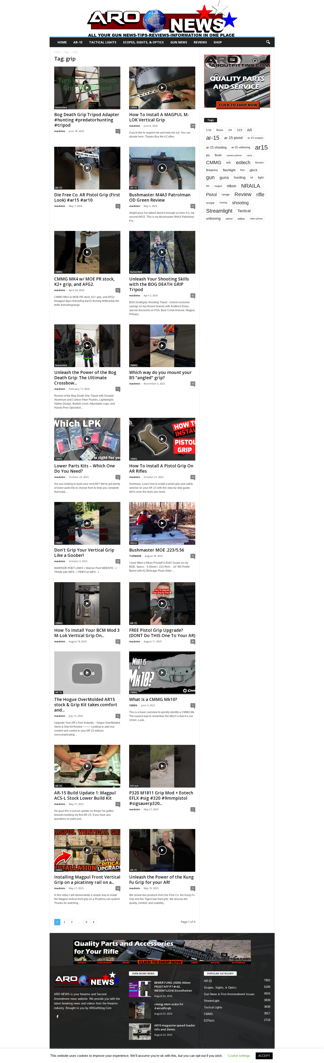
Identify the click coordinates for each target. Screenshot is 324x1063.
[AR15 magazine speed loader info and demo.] (140, 1031)
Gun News (178, 42)
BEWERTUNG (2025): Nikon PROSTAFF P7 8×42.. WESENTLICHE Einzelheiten (173, 986)
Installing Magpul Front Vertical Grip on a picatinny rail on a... (87, 879)
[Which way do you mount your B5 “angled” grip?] (162, 345)
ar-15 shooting (216, 147)
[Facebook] (58, 1017)
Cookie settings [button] (239, 1055)
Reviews (200, 42)
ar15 (261, 147)
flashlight (229, 170)
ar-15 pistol (233, 138)
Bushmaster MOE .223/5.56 (156, 550)
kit (251, 177)
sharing (223, 202)
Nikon (133, 543)
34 (193, 383)
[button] (268, 42)
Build (218, 155)
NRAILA (250, 186)
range (226, 194)
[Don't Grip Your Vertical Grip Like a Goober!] (87, 523)
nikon (231, 186)
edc (228, 162)
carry (249, 155)
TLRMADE (135, 556)
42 (193, 295)
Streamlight (219, 211)
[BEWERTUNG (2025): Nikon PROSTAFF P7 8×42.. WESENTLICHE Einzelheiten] (140, 989)
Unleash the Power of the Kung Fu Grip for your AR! (161, 879)
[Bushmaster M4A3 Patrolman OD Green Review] (162, 168)
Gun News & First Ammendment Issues (229, 994)
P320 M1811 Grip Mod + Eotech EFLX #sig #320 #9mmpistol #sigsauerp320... (161, 798)
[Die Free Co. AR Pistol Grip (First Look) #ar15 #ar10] (87, 168)
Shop (218, 42)
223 (239, 130)
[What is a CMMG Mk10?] (162, 672)
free (242, 170)
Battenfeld (61, 107)
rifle (260, 194)
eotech (243, 162)
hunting (240, 177)
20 (118, 561)
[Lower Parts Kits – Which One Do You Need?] (87, 439)
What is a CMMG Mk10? (153, 699)
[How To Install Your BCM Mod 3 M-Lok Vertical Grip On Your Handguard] (87, 603)
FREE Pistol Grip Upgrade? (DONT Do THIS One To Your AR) (162, 632)
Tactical (244, 210)
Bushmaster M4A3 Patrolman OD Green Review (159, 197)
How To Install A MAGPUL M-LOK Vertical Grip (159, 117)
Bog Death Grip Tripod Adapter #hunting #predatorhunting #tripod (86, 120)
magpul (218, 186)
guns (224, 177)
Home (62, 42)
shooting (240, 202)
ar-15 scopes (255, 137)
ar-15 (212, 138)
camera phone (234, 155)
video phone (256, 218)
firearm (259, 162)
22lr (230, 130)
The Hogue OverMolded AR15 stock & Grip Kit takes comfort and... (85, 705)
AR (249, 130)
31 (118, 641)
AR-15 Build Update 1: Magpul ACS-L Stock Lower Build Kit (85, 795)
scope (210, 202)
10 (193, 477)
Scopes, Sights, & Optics (143, 42)
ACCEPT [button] (264, 1055)
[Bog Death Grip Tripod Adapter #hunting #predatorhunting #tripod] (87, 88)
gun (210, 177)
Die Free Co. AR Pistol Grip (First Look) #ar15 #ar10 (87, 197)
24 (118, 888)
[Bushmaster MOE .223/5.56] (162, 523)
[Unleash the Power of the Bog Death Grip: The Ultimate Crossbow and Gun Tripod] (87, 345)
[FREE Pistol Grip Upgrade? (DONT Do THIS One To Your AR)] (162, 603)
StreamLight (211, 1000)
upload (229, 218)
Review (243, 194)
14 (193, 125)
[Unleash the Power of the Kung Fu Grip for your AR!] (162, 850)
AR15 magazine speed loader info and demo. (174, 1027)
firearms (212, 170)
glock (253, 170)
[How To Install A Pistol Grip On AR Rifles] (162, 439)
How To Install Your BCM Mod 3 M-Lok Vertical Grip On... (87, 632)
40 (193, 641)
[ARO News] (162, 18)
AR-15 (77, 42)
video (241, 218)
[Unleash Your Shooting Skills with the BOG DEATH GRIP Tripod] (162, 252)
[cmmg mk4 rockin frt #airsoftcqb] (140, 1010)
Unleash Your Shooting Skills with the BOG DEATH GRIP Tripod (159, 284)
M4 (207, 186)
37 (193, 206)
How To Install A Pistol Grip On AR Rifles (161, 468)
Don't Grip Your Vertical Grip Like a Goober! (84, 552)
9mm (219, 130)
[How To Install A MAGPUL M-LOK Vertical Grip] (162, 88)
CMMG (133, 107)
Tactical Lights (102, 42)
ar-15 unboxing (240, 147)
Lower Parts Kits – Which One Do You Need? (84, 468)
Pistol (211, 194)
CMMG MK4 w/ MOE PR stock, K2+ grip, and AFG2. (84, 281)
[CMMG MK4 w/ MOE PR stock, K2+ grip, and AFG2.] (87, 252)
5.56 (208, 130)
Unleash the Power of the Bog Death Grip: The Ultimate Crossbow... (85, 378)
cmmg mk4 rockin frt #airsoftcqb (168, 1006)
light (261, 177)
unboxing (213, 218)
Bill (208, 155)
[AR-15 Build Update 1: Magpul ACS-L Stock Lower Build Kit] (87, 766)
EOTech (134, 785)
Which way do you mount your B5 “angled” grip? (160, 375)
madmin (59, 131)
